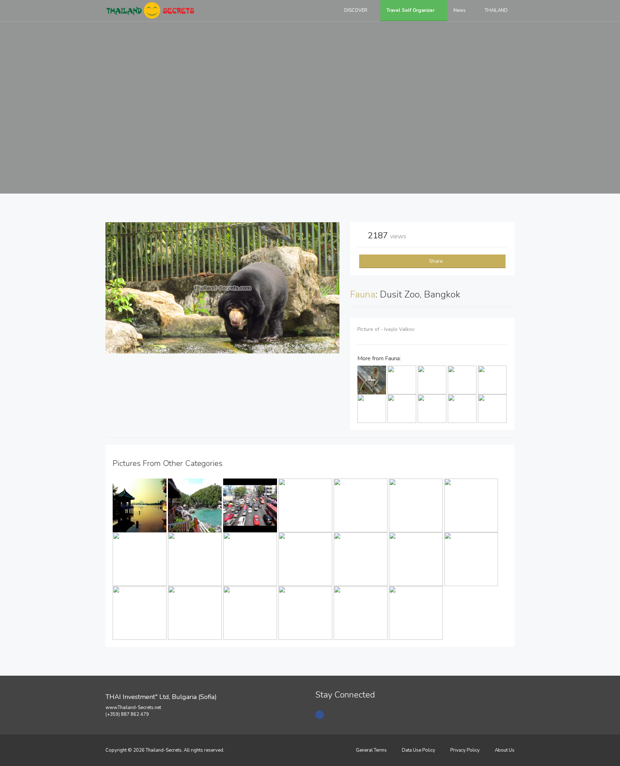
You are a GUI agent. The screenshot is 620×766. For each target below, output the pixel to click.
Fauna (362, 294)
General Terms (371, 750)
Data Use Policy (418, 750)
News (460, 10)
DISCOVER (356, 10)
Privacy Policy (465, 750)
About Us (505, 750)
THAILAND (497, 10)
